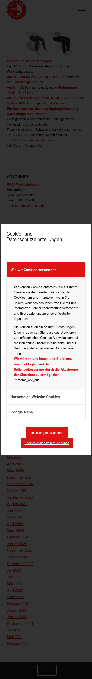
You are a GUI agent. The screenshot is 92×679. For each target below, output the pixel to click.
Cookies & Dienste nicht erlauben (47, 443)
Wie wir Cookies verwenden (34, 269)
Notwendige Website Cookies (35, 396)
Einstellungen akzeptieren (46, 432)
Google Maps (22, 411)
